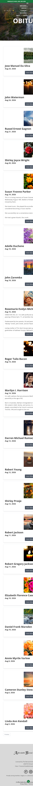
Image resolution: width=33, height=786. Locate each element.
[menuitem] (24, 5)
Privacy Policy (23, 784)
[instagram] (31, 772)
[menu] (27, 3)
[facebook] (26, 772)
